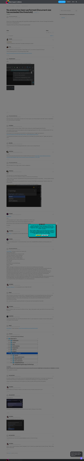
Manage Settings (44, 235)
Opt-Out (49, 233)
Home (7, 2)
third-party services (35, 232)
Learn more (44, 228)
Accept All (38, 235)
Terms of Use (47, 231)
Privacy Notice (39, 231)
